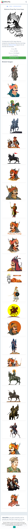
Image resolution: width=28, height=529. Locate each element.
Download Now (13, 57)
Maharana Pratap (12, 44)
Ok (14, 527)
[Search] (26, 1)
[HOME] (7, 6)
